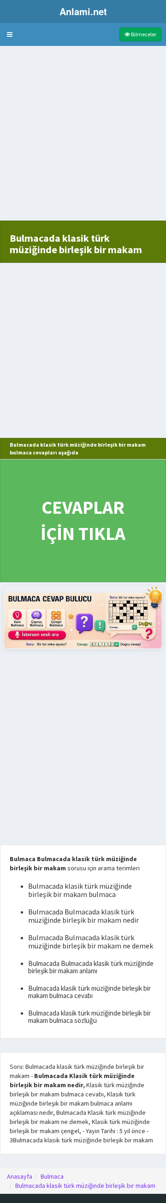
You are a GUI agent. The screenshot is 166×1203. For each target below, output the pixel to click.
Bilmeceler (143, 34)
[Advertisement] (83, 138)
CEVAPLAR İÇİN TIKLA (83, 520)
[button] (9, 34)
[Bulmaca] (83, 617)
